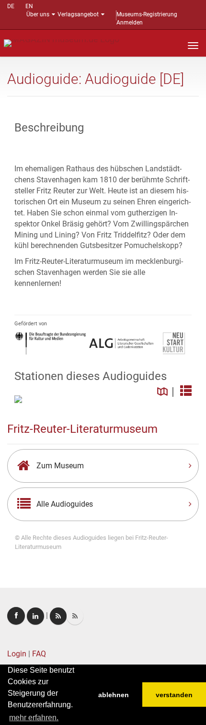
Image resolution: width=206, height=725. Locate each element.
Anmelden (129, 22)
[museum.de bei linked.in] (35, 616)
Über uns (37, 14)
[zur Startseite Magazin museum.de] (61, 42)
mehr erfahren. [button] (33, 717)
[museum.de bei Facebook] (16, 616)
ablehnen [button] (113, 695)
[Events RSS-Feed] (58, 616)
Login (16, 653)
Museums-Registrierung (146, 14)
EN (29, 6)
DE (10, 6)
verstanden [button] (174, 695)
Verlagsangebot (78, 14)
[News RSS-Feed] (75, 616)
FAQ (39, 653)
